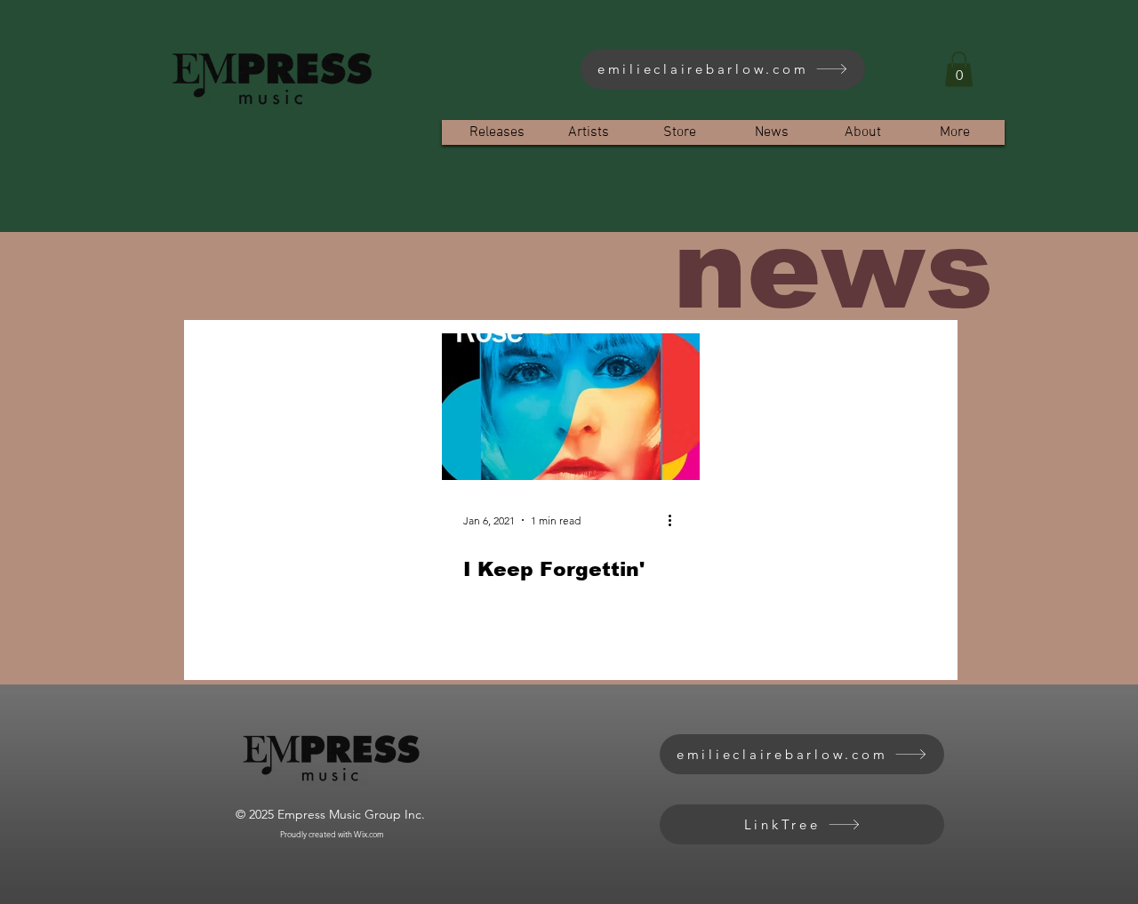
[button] (959, 69)
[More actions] (675, 520)
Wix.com (369, 833)
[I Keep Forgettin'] (571, 406)
